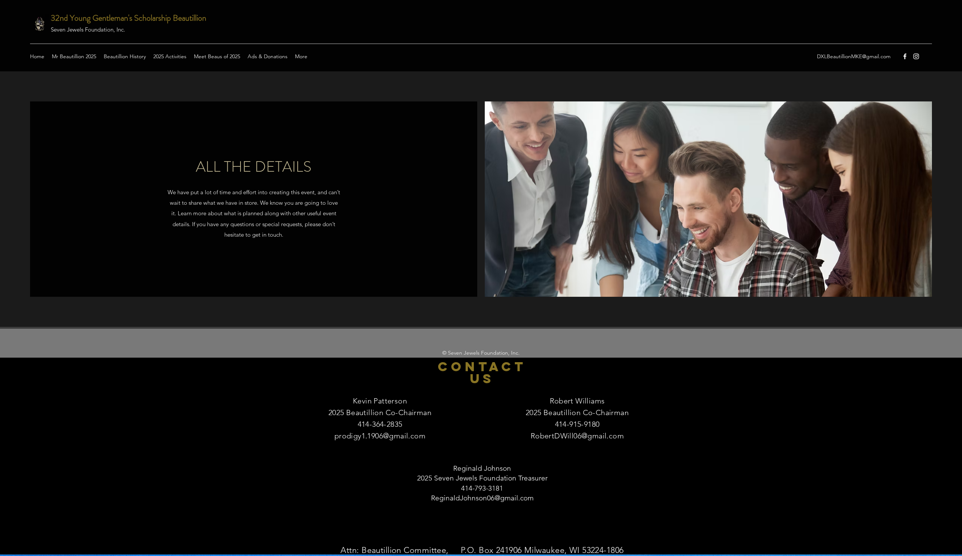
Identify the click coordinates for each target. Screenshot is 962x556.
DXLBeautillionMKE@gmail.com (854, 56)
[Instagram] (916, 56)
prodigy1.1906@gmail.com (379, 435)
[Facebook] (905, 56)
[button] (217, 56)
